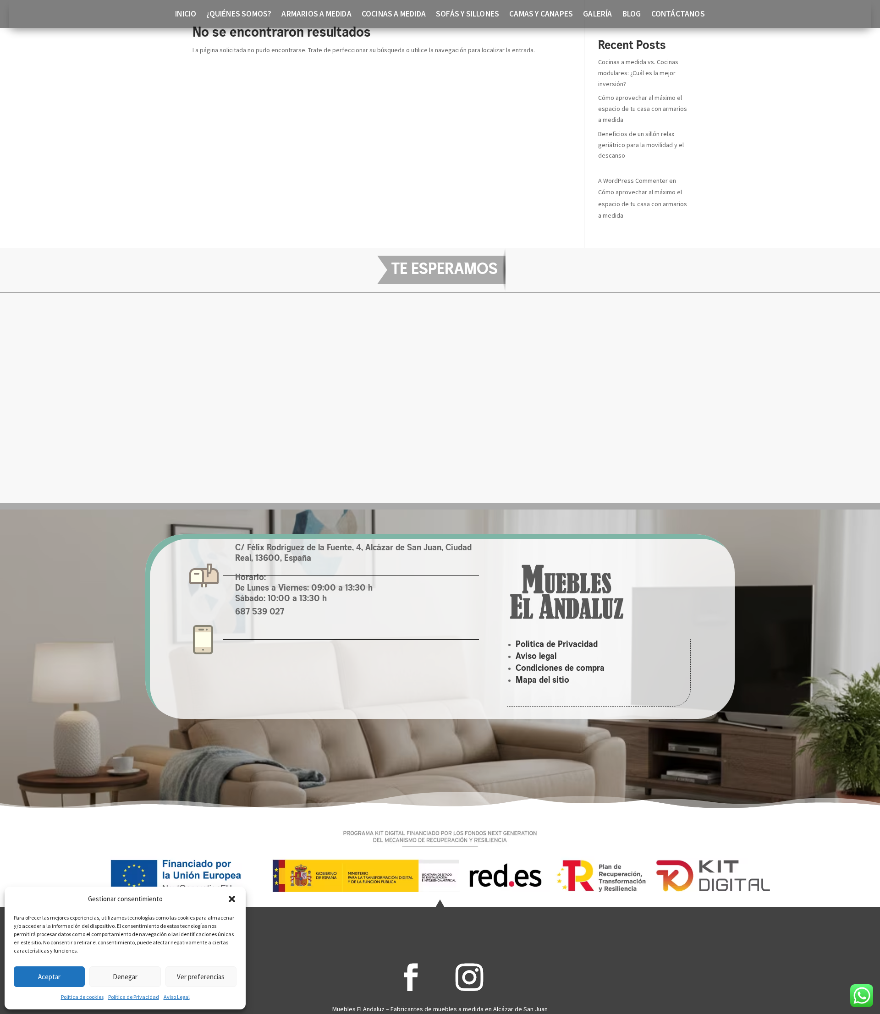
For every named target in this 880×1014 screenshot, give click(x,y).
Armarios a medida (316, 15)
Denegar (125, 976)
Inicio (185, 15)
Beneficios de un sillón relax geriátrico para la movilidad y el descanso (641, 145)
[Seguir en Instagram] (469, 977)
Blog (631, 15)
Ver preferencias (201, 976)
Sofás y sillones (467, 15)
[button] (231, 899)
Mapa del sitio (542, 680)
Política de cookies (82, 996)
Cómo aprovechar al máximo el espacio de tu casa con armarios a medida (642, 108)
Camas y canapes (541, 15)
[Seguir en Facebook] (410, 977)
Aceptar (49, 976)
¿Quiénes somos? (238, 15)
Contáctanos (678, 15)
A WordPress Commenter (633, 180)
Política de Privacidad (133, 996)
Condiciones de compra (560, 668)
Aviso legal (536, 656)
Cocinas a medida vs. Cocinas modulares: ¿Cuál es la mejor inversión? (638, 73)
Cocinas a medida (394, 15)
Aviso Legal (177, 996)
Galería (597, 15)
